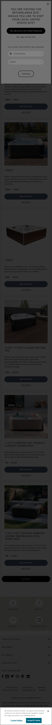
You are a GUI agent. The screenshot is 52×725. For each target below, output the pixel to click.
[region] (26, 716)
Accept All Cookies (33, 720)
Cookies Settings (16, 720)
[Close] (48, 711)
